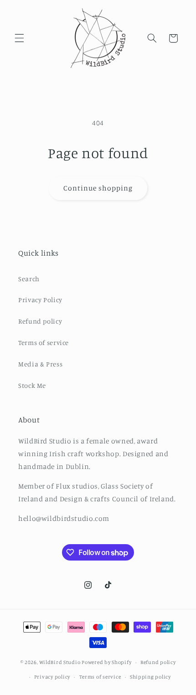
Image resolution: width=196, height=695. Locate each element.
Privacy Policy (40, 300)
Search (29, 279)
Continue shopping (98, 188)
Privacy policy (52, 677)
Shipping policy (150, 677)
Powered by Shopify (106, 662)
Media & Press (40, 364)
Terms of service (43, 342)
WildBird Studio (59, 662)
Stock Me (32, 385)
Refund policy (40, 321)
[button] (19, 38)
